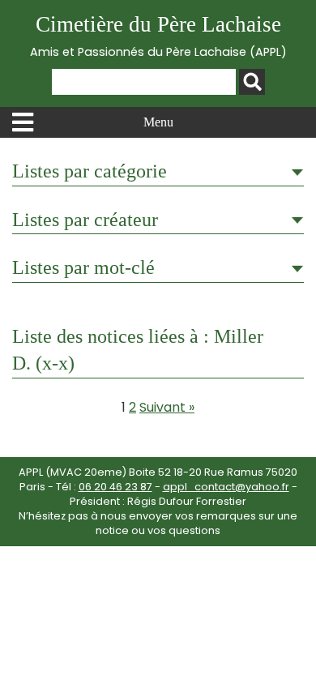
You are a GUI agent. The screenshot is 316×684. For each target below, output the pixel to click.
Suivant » (166, 407)
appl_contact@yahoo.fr (226, 487)
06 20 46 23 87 (115, 487)
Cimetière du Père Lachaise (158, 36)
